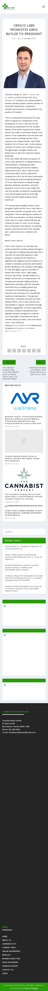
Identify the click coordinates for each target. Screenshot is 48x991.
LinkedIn (31, 328)
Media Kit (6, 955)
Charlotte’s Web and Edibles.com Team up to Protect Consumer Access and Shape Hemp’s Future (23, 588)
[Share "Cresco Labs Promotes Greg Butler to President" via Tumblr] (24, 350)
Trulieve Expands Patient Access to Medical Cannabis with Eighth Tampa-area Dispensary (22, 458)
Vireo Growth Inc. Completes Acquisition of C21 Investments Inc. (23, 547)
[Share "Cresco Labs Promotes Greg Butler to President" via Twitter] (14, 350)
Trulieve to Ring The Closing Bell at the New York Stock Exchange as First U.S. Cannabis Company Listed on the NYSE (24, 578)
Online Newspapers (11, 951)
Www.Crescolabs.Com (20, 325)
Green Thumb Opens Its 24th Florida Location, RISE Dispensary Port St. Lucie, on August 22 (23, 557)
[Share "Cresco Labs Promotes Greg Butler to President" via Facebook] (9, 350)
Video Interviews (10, 962)
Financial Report (10, 966)
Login (5, 973)
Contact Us (7, 969)
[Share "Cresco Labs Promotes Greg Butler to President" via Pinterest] (28, 350)
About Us (6, 940)
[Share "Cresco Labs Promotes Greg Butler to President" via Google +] (19, 350)
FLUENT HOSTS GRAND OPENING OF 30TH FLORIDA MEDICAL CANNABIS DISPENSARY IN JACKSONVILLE (23, 512)
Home (4, 936)
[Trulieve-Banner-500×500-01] (24, 635)
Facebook (20, 328)
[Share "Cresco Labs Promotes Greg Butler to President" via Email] (38, 350)
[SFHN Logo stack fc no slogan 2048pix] (24, 685)
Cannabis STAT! (30, 38)
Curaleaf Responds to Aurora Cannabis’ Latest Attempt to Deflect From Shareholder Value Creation (22, 567)
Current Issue (9, 947)
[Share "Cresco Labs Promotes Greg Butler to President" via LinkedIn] (33, 350)
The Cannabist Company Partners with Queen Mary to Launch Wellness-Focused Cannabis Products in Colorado (23, 496)
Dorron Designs (31, 988)
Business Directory (11, 958)
